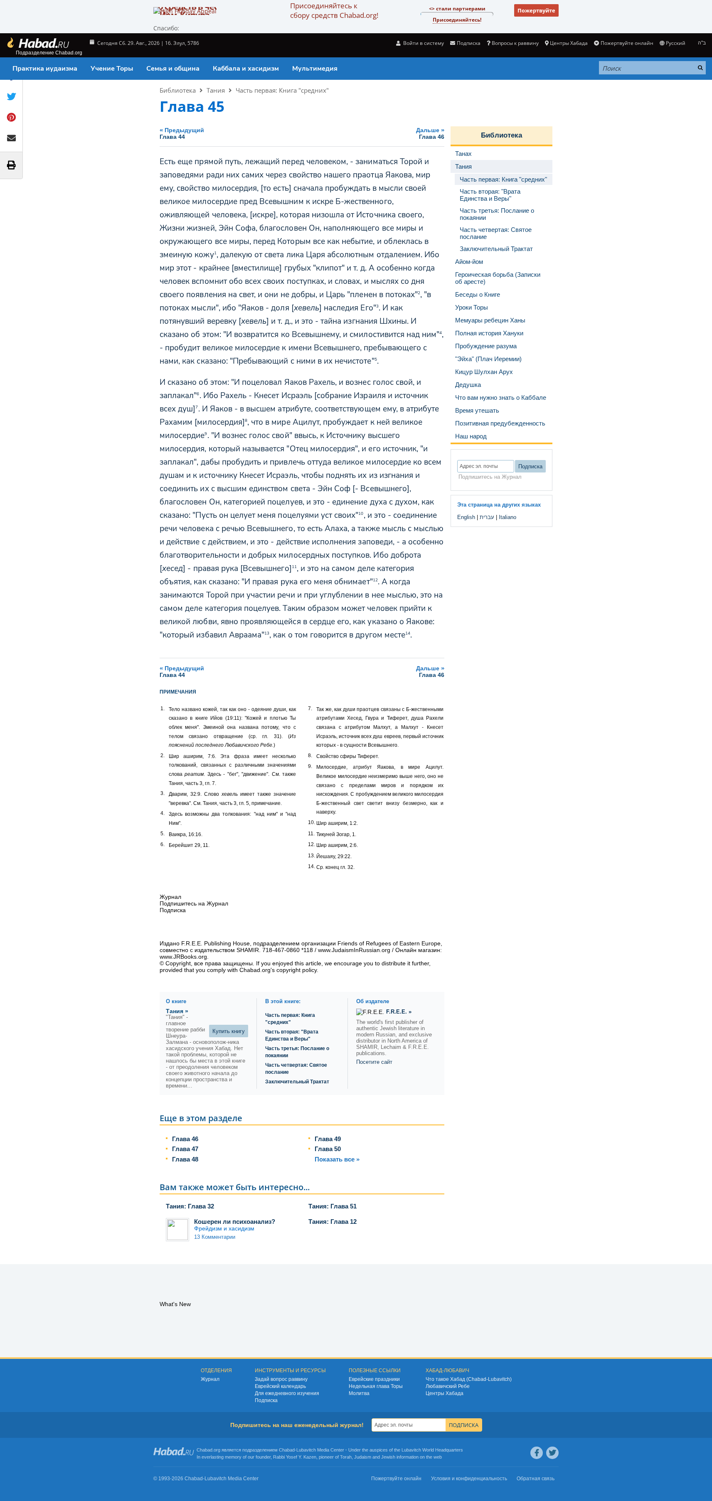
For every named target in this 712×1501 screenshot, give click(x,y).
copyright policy (296, 970)
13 (266, 633)
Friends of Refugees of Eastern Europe (389, 943)
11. (311, 834)
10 (360, 514)
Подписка (266, 1400)
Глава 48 (185, 1159)
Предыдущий (182, 133)
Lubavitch (306, 1449)
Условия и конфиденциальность (469, 1478)
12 (375, 580)
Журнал (210, 1379)
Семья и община (173, 68)
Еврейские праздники (374, 1379)
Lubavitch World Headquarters (432, 1449)
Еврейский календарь (280, 1386)
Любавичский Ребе (448, 1386)
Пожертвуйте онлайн (627, 43)
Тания (216, 90)
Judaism (362, 1456)
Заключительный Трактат (297, 1082)
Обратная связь (535, 1478)
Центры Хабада (444, 1393)
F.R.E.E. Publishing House (215, 943)
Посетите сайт (374, 1062)
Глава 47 (185, 1148)
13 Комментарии (214, 1237)
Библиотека (178, 90)
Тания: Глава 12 (332, 1221)
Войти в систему (423, 43)
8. (310, 755)
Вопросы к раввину (515, 43)
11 (294, 567)
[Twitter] (552, 1453)
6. (162, 844)
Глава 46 (185, 1138)
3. (162, 793)
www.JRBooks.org (183, 956)
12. (311, 844)
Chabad (287, 1449)
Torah (346, 1456)
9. (310, 766)
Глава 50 (328, 1148)
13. (311, 856)
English (466, 517)
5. (162, 834)
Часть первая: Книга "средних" (282, 90)
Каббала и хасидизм (246, 68)
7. (310, 708)
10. (311, 822)
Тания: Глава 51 (332, 1206)
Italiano (507, 517)
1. (162, 708)
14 (407, 633)
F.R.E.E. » (398, 1012)
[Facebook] (536, 1453)
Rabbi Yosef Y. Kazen (294, 1456)
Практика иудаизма (44, 68)
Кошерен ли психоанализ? (234, 1221)
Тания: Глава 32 (190, 1206)
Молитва (359, 1393)
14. (311, 866)
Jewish (388, 1456)
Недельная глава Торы (376, 1386)
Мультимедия (315, 68)
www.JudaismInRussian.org (354, 950)
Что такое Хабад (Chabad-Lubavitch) (469, 1379)
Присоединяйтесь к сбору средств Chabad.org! (334, 10)
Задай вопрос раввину (281, 1379)
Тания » (177, 1011)
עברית (487, 517)
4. (162, 813)
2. (162, 755)
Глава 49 (328, 1138)
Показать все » (337, 1159)
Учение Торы (112, 68)
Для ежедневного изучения (287, 1393)
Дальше (430, 133)
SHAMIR (248, 950)
